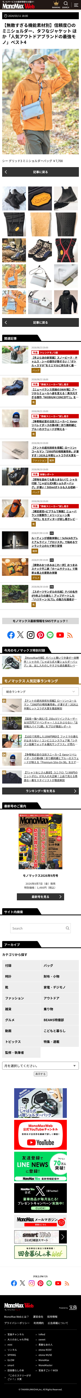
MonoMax (44, 1360)
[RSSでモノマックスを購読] (67, 1283)
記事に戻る (40, 172)
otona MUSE (45, 1354)
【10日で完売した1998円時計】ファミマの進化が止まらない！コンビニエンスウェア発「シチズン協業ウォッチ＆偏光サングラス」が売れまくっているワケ (51, 740)
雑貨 (51, 460)
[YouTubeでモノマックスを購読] (60, 637)
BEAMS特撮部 (54, 1019)
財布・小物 (51, 976)
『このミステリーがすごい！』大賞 (19, 1377)
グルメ (36, 577)
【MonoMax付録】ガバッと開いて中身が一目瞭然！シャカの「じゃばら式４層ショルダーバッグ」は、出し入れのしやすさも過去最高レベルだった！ (51, 661)
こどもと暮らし (55, 1030)
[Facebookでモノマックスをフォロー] (11, 637)
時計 (8, 976)
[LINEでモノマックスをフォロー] (50, 637)
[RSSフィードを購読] (70, 637)
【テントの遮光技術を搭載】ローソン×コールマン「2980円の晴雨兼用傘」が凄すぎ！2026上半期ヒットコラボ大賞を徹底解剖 (55, 453)
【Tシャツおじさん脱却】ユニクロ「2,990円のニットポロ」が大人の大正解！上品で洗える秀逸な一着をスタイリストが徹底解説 (51, 776)
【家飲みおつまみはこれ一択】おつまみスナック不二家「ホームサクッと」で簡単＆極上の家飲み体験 (54, 568)
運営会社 (38, 1316)
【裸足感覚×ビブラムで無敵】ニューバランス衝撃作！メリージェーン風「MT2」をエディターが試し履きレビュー (54, 517)
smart (10, 1365)
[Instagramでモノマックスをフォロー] (30, 637)
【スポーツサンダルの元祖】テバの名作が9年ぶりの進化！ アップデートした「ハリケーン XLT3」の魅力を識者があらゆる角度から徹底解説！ (54, 597)
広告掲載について (58, 1323)
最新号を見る (40, 897)
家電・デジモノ (55, 987)
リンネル (12, 1349)
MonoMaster (45, 1365)
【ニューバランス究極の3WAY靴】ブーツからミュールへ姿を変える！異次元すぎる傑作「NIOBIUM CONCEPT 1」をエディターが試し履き (54, 395)
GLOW (10, 1360)
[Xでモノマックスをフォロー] (21, 637)
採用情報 (52, 1316)
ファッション (39, 460)
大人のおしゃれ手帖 (18, 1339)
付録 (8, 965)
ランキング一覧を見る (40, 791)
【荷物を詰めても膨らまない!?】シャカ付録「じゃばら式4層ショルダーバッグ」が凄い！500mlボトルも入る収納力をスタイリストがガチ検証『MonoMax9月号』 (54, 487)
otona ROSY (45, 1349)
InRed (42, 1334)
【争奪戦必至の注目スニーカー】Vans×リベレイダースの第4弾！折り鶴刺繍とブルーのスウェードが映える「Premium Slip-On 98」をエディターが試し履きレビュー (54, 429)
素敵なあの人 (46, 1344)
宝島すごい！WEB (48, 1370)
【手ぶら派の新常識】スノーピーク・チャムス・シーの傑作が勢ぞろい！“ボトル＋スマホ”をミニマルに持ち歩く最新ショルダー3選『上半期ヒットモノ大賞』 (54, 365)
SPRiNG (11, 1354)
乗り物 (48, 1009)
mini (9, 1344)
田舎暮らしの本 (15, 1370)
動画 (8, 1030)
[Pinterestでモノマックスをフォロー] (40, 637)
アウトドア (51, 998)
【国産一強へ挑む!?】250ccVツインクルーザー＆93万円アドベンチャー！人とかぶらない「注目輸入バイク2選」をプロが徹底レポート (51, 722)
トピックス (13, 1041)
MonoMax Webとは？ (16, 1316)
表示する (40, 1073)
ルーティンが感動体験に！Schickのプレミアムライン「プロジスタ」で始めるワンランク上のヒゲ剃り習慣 (54, 542)
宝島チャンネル (15, 1334)
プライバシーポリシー (17, 1323)
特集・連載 (51, 1041)
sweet (42, 1339)
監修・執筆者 (14, 1052)
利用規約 (39, 1323)
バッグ (36, 370)
